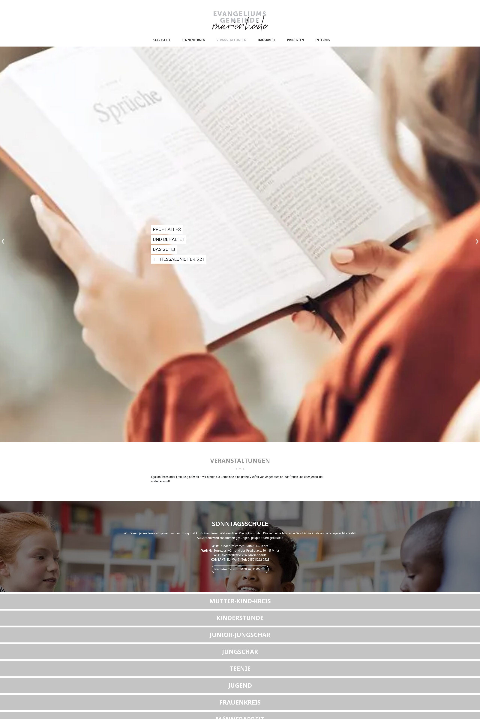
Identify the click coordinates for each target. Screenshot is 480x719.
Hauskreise (267, 40)
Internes (322, 40)
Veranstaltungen (232, 40)
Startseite (161, 40)
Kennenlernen (193, 40)
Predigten (295, 40)
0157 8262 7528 (258, 559)
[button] (3, 241)
